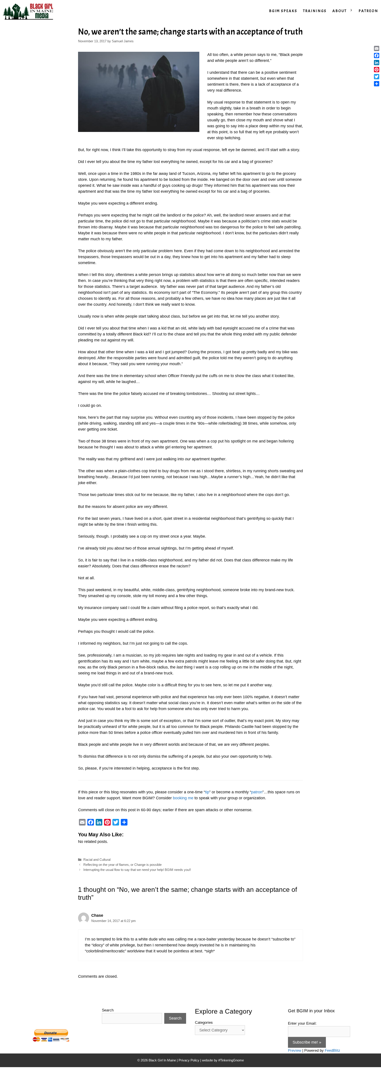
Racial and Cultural (96, 859)
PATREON (368, 10)
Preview (294, 1050)
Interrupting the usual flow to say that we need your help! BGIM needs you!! (137, 870)
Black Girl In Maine (163, 1060)
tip (207, 792)
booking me (183, 798)
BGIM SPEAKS (283, 10)
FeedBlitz (332, 1050)
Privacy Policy (189, 1060)
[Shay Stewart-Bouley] (29, 11)
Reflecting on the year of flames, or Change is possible (122, 864)
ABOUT (339, 10)
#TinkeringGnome (231, 1060)
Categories (204, 1022)
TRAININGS (315, 10)
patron (256, 792)
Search (108, 1010)
